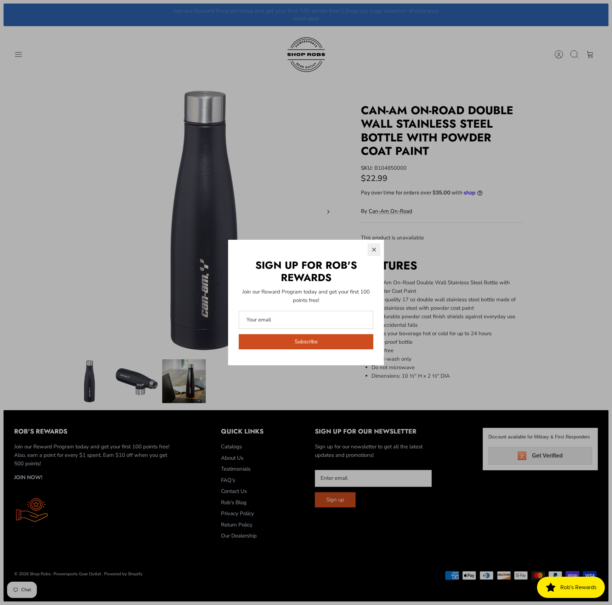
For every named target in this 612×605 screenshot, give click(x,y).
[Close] (374, 249)
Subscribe (306, 341)
